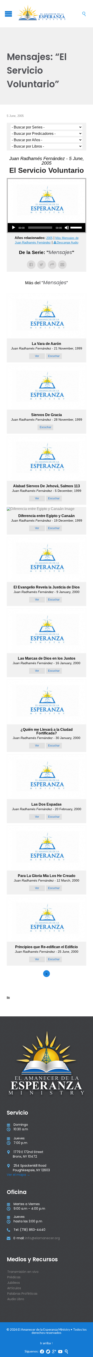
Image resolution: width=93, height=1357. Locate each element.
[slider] (76, 227)
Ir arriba (45, 1343)
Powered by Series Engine (46, 986)
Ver (37, 356)
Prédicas (14, 1277)
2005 (49, 238)
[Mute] (67, 227)
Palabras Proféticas (22, 1293)
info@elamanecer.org (42, 1238)
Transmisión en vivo (23, 1271)
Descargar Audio (67, 242)
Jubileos (13, 1282)
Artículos (14, 1288)
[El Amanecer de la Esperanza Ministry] (49, 13)
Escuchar (54, 356)
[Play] (13, 227)
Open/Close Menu (8, 14)
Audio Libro (15, 1299)
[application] (46, 227)
